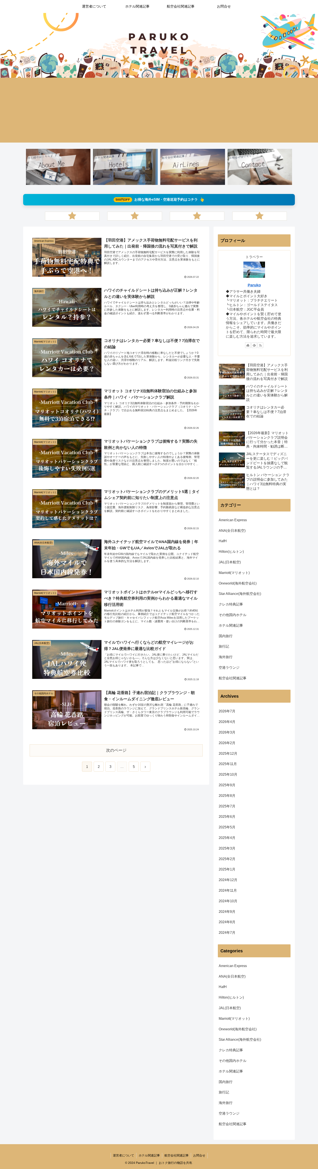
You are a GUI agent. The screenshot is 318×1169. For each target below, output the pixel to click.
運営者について (123, 1155)
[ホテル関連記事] (125, 167)
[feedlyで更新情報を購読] (254, 345)
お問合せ (199, 1155)
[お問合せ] (260, 167)
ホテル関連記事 (149, 1155)
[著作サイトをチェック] (248, 345)
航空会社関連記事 (176, 1155)
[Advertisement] (159, 110)
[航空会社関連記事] (192, 167)
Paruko (254, 285)
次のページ (116, 750)
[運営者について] (58, 167)
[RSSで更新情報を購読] (260, 345)
